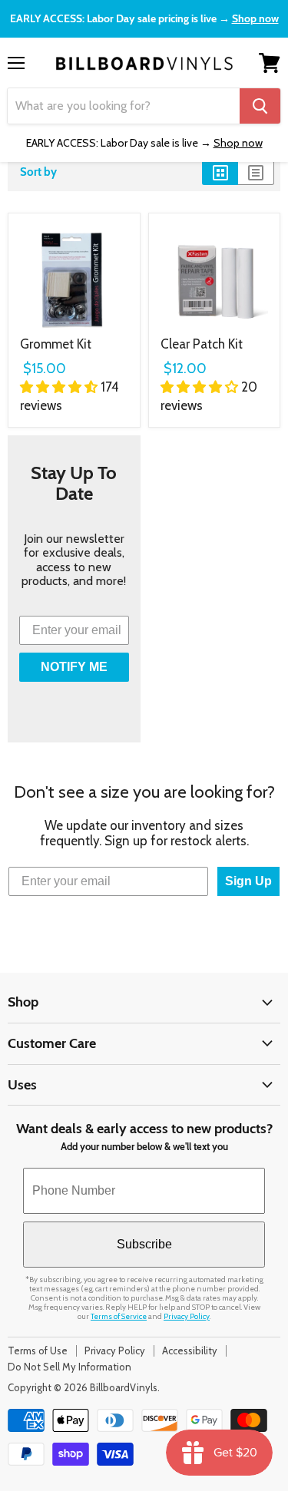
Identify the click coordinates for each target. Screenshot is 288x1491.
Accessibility (189, 1350)
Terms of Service (119, 1316)
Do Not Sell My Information (69, 1366)
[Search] (260, 106)
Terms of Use (38, 1350)
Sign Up (248, 881)
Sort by (38, 172)
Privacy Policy (187, 1316)
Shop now (255, 18)
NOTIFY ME (74, 666)
